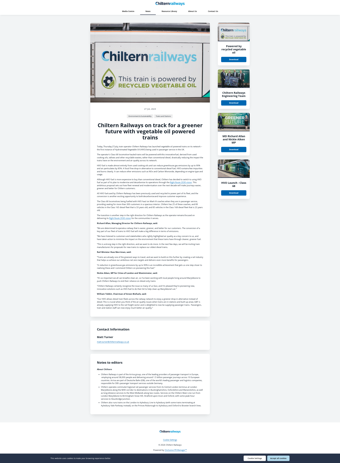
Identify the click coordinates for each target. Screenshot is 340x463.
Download (233, 59)
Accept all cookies (278, 458)
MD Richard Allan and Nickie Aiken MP (233, 139)
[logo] (170, 431)
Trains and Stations (163, 116)
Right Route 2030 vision (181, 182)
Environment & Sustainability (140, 116)
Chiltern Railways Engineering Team (234, 94)
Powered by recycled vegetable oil (233, 49)
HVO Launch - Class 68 (233, 184)
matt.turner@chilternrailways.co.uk (113, 341)
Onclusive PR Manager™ (176, 450)
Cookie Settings (170, 439)
